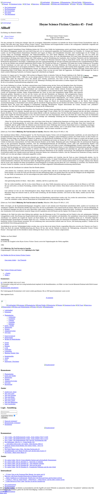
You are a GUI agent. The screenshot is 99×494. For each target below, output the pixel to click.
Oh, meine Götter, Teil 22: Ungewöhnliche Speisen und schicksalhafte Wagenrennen (30, 460)
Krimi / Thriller (9, 325)
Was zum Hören (10, 397)
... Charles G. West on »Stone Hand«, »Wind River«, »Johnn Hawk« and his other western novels (34, 479)
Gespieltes (12, 322)
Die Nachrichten (10, 11)
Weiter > (7, 275)
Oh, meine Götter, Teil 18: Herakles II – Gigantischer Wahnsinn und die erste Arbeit (30, 467)
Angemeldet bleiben (7, 416)
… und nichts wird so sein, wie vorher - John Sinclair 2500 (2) (24, 444)
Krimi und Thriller (10, 376)
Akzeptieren (3, 491)
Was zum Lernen (10, 400)
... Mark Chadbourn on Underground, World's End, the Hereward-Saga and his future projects (33, 478)
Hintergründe (9, 337)
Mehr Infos (3, 493)
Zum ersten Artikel (10, 260)
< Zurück (7, 273)
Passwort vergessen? (11, 421)
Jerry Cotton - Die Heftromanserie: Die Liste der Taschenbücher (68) (26, 440)
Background (8, 384)
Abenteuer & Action (11, 381)
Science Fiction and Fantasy (13, 270)
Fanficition (8, 349)
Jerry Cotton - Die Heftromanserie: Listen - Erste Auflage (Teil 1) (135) (26, 438)
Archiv (7, 358)
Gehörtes (11, 320)
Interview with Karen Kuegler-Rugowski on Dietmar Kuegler (23, 476)
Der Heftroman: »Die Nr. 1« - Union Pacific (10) (20, 442)
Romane (7, 346)
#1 (1, 282)
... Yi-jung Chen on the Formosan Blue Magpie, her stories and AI (25, 474)
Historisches (8, 327)
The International (10, 14)
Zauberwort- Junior (10, 392)
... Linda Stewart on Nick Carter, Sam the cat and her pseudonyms (25, 481)
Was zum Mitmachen (11, 402)
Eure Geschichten (10, 404)
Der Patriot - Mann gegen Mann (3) (15, 452)
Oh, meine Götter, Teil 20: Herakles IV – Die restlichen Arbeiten (24, 463)
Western (7, 329)
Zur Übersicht (22, 260)
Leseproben (8, 351)
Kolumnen (8, 312)
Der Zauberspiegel (10, 7)
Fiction (7, 342)
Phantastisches (9, 315)
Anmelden (4, 417)
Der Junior (8, 12)
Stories (7, 344)
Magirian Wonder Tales (12, 353)
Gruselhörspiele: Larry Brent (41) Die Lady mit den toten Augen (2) (25, 451)
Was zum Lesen (9, 393)
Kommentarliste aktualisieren (9, 288)
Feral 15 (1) (8, 447)
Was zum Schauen (10, 395)
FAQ (6, 360)
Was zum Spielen (10, 399)
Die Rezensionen (10, 9)
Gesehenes (12, 319)
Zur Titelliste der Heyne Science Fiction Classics (15, 255)
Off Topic (8, 332)
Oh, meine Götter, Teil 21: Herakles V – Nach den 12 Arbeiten (24, 462)
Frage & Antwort (10, 336)
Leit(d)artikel (9, 310)
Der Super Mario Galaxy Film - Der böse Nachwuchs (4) (22, 449)
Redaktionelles (9, 356)
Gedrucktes (12, 317)
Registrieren (8, 424)
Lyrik (6, 348)
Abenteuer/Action (10, 331)
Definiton (11, 324)
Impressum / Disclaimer (12, 361)
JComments (49, 298)
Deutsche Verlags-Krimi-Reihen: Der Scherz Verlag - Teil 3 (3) (24, 445)
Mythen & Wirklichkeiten (12, 339)
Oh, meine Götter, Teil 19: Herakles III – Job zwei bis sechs (23, 465)
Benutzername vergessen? (12, 423)
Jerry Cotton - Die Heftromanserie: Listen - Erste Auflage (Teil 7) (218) (26, 437)
